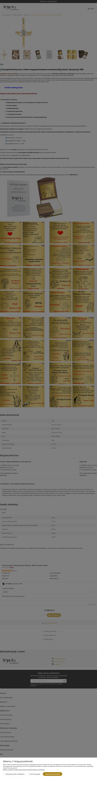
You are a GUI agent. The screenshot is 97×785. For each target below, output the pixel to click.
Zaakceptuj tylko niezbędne (14, 774)
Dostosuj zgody (34, 774)
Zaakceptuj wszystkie (52, 774)
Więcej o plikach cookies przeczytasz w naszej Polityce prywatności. (24, 770)
